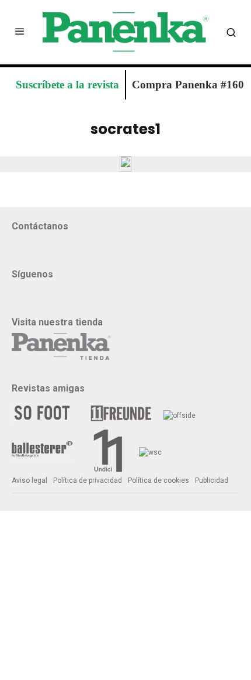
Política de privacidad (87, 480)
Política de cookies (158, 480)
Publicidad (211, 480)
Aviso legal (29, 480)
